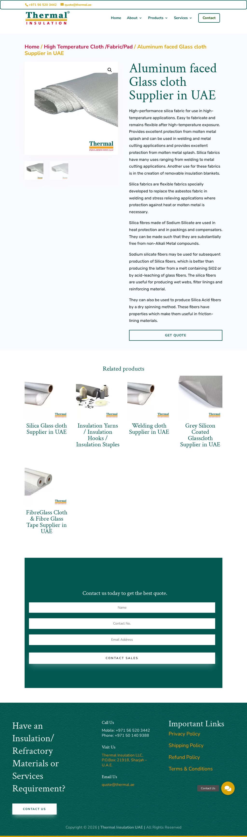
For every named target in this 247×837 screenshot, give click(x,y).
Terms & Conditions (191, 768)
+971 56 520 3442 (43, 5)
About (132, 18)
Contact (209, 17)
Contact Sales (122, 658)
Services (181, 18)
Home (116, 18)
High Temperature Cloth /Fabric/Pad (88, 46)
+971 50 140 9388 (132, 735)
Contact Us (34, 809)
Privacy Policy (184, 733)
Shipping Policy (186, 745)
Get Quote (175, 335)
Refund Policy (184, 757)
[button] (109, 70)
